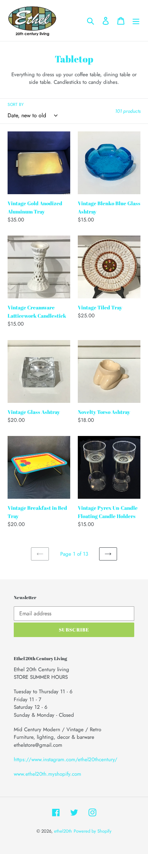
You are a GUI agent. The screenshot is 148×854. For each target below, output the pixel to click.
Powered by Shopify (93, 831)
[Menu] (136, 20)
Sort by (16, 104)
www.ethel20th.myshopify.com (47, 774)
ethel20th (63, 831)
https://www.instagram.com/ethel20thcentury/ (65, 759)
